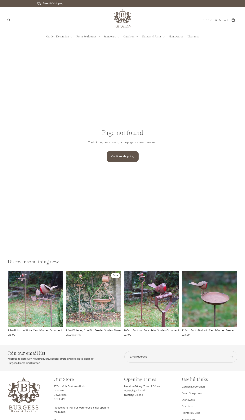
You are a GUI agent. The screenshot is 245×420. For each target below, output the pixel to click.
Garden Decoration (193, 386)
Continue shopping (122, 156)
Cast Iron (187, 406)
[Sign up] (232, 357)
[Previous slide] (13, 299)
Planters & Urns (191, 413)
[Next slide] (57, 299)
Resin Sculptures (192, 393)
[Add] (57, 320)
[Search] (9, 20)
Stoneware (188, 400)
